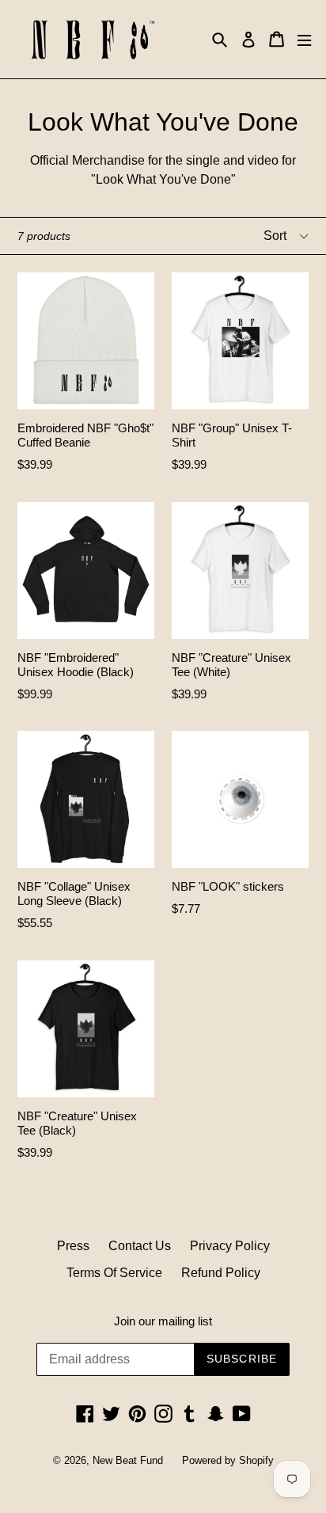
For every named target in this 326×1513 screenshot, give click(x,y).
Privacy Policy (230, 1246)
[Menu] (304, 39)
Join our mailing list (163, 1321)
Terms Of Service (114, 1272)
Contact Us (139, 1246)
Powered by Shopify (228, 1460)
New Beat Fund (128, 1460)
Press (73, 1246)
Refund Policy (220, 1272)
